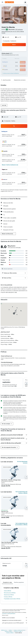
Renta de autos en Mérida (9, 592)
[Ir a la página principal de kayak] (9, 2)
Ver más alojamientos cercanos (22, 462)
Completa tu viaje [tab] (7, 582)
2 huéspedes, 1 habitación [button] (9, 41)
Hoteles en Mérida (8, 596)
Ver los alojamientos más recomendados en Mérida (21, 524)
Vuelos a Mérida (7, 590)
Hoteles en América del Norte (19, 630)
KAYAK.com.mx (4, 630)
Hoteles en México (8, 631)
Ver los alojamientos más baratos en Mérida (21, 492)
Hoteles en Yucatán (18, 631)
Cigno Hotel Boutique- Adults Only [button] (9, 542)
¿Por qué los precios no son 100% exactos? (13, 623)
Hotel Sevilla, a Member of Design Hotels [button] (11, 480)
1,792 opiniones (19, 29)
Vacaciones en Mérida (9, 594)
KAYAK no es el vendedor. (8, 617)
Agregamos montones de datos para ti (11, 620)
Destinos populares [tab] (19, 582)
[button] (2, 2)
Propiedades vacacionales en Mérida (12, 598)
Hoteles (10, 630)
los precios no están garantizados (8, 613)
